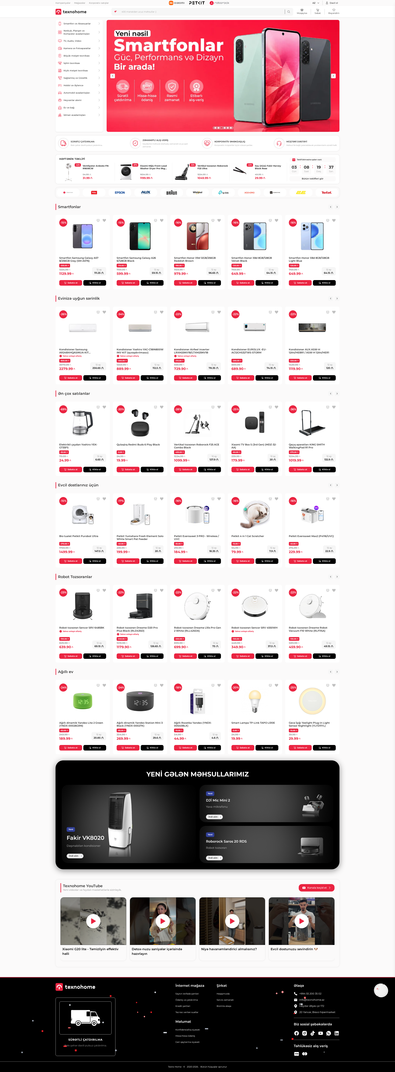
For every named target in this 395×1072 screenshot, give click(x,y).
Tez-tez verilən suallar (186, 1012)
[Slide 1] (215, 128)
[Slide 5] (228, 128)
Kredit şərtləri (182, 1006)
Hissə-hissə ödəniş (185, 1035)
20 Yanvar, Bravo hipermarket (317, 1012)
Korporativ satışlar (99, 3)
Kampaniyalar (63, 3)
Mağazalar (79, 3)
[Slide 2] (218, 128)
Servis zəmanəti (225, 1000)
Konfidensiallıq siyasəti (187, 1029)
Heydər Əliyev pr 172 (311, 1006)
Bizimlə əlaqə (224, 1006)
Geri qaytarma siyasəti (187, 1042)
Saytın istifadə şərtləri (187, 993)
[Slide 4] (225, 128)
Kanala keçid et (317, 887)
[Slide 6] (231, 128)
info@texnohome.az (311, 999)
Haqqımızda (223, 993)
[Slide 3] (221, 128)
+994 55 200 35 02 (310, 993)
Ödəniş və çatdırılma (186, 1000)
